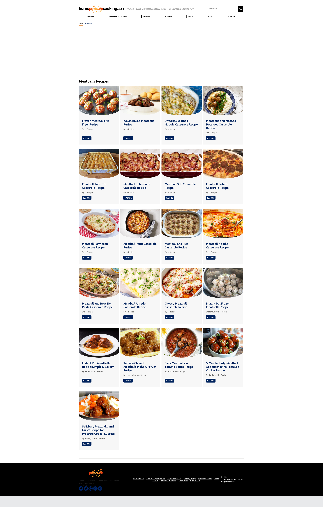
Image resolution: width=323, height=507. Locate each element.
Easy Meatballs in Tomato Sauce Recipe (179, 365)
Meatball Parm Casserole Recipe (140, 245)
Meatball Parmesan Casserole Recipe (95, 245)
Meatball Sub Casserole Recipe (180, 185)
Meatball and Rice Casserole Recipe (176, 245)
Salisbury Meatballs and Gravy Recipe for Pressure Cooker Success (98, 430)
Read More (86, 138)
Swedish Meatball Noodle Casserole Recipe (181, 122)
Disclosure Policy (174, 479)
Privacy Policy (190, 479)
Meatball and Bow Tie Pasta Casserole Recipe (97, 305)
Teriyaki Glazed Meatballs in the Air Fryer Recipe (139, 366)
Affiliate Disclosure (168, 481)
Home (81, 24)
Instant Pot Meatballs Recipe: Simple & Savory (98, 365)
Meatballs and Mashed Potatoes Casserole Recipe (221, 124)
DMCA (155, 481)
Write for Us (195, 481)
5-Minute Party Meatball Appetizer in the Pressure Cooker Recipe (222, 366)
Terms (216, 479)
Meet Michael (138, 479)
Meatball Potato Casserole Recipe (217, 185)
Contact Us (183, 481)
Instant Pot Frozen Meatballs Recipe (218, 305)
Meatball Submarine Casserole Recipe (136, 185)
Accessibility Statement (155, 479)
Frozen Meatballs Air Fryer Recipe (95, 122)
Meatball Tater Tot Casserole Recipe (94, 185)
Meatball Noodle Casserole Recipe (217, 245)
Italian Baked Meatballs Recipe (138, 122)
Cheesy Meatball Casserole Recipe (176, 305)
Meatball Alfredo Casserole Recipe (134, 305)
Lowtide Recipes (205, 479)
